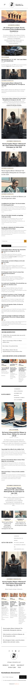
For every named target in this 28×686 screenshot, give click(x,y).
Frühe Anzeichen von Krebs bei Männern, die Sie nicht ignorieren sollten (20, 523)
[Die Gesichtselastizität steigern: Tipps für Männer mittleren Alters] (23, 595)
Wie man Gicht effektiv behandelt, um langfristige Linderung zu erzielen (13, 369)
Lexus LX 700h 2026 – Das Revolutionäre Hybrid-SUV (5, 368)
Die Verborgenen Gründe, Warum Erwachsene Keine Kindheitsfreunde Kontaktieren (14, 29)
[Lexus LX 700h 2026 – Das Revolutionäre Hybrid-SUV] (5, 361)
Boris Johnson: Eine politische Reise (10, 346)
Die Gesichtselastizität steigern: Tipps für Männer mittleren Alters (22, 603)
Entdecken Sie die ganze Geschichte (14, 105)
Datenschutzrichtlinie (22, 680)
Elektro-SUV (9, 66)
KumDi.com (17, 683)
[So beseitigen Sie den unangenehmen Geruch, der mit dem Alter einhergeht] (23, 361)
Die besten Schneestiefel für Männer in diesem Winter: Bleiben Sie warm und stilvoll (14, 434)
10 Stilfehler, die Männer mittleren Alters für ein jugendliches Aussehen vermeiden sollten (14, 604)
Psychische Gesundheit (13, 256)
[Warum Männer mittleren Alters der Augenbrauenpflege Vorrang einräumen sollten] (5, 595)
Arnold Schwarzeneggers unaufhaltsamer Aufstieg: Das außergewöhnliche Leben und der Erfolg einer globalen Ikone (13, 317)
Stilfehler (11, 609)
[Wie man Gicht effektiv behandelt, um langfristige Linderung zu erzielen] (14, 361)
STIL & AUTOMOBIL (5, 57)
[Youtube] (15, 651)
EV (15, 64)
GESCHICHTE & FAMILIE (14, 25)
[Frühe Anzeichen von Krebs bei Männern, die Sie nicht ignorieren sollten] (14, 185)
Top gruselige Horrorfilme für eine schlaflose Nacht (12, 449)
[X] (12, 651)
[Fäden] (19, 651)
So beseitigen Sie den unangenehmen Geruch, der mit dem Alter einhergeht (22, 369)
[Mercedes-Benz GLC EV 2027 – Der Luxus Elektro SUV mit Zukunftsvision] (14, 51)
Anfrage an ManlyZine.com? (14, 662)
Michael (3, 62)
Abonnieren (22, 677)
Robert (20, 381)
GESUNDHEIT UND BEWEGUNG (7, 80)
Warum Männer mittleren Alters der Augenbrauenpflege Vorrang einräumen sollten (5, 603)
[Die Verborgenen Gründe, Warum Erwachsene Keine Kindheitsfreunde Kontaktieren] (14, 16)
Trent (11, 32)
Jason (2, 87)
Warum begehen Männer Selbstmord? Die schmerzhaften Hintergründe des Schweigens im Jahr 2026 (13, 84)
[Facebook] (9, 651)
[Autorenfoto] (2, 252)
